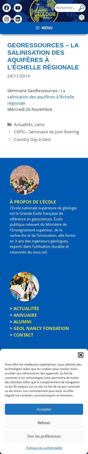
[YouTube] (18, 8)
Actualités (23, 124)
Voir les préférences (44, 436)
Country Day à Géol (32, 139)
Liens (39, 124)
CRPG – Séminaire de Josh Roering (46, 132)
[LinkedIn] (18, 19)
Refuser (44, 422)
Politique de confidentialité (44, 448)
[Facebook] (7, 8)
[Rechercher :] (70, 7)
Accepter (44, 409)
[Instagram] (7, 19)
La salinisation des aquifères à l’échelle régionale (40, 97)
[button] (80, 355)
